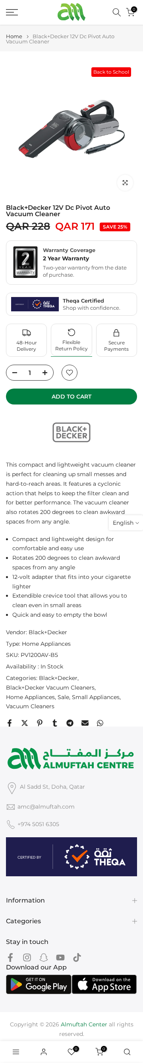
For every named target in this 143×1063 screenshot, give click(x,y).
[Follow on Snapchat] (43, 957)
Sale (63, 697)
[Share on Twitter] (24, 723)
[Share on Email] (85, 723)
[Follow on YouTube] (60, 957)
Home (14, 36)
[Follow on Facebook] (10, 957)
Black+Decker (48, 632)
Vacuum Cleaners (30, 706)
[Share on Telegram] (69, 723)
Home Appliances (46, 643)
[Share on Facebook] (9, 723)
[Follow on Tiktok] (77, 957)
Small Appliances (96, 697)
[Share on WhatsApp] (100, 723)
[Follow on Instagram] (27, 957)
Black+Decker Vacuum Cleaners (50, 687)
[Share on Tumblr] (54, 723)
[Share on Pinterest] (39, 723)
